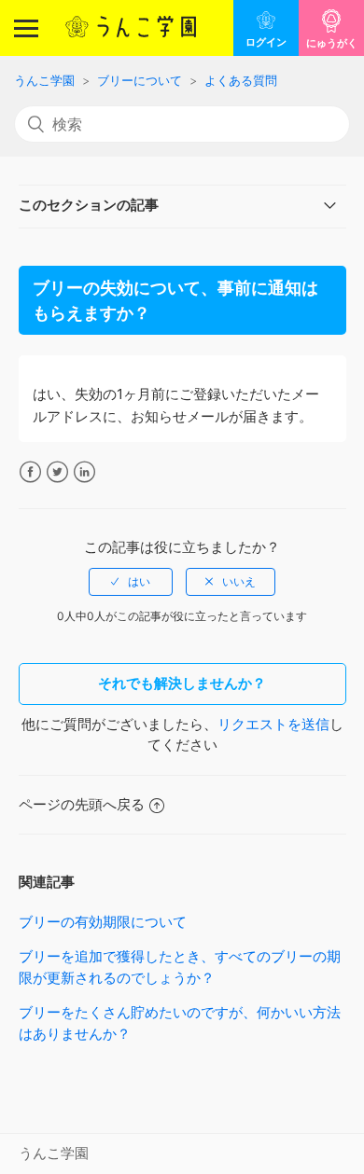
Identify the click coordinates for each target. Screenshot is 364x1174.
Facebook (30, 472)
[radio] (131, 582)
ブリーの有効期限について (103, 922)
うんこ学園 (44, 80)
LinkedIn (84, 472)
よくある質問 (240, 80)
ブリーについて (139, 80)
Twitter (57, 472)
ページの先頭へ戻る (82, 804)
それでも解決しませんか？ (182, 683)
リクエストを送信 (273, 724)
